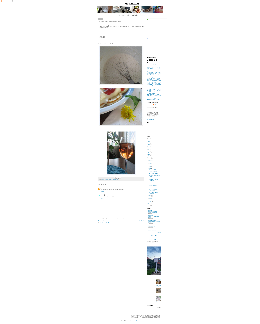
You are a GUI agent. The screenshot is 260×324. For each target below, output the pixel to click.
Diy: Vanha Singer (152, 169)
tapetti (154, 96)
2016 (149, 154)
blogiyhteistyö (153, 77)
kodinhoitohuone (154, 82)
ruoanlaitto (149, 91)
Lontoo (159, 71)
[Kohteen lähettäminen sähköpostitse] (115, 178)
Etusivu (121, 220)
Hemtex (152, 67)
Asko (156, 64)
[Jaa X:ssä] (117, 178)
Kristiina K (150, 210)
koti (111, 179)
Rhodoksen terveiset (153, 185)
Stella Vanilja (150, 215)
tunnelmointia (150, 98)
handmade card (150, 79)
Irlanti (160, 68)
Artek (153, 64)
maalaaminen (158, 86)
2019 (149, 149)
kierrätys (148, 82)
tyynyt (155, 98)
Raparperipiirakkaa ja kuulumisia (153, 188)
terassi (159, 96)
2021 (149, 146)
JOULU (151, 69)
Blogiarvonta (158, 294)
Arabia (151, 64)
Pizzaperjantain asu (151, 226)
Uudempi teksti (101, 220)
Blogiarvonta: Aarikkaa (158, 286)
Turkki (160, 75)
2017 (149, 152)
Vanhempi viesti (141, 220)
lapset (156, 83)
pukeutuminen (149, 90)
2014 (149, 157)
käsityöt (152, 83)
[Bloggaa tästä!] (116, 178)
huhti (150, 196)
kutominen (148, 83)
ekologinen (149, 78)
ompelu (154, 89)
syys (150, 163)
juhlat (159, 79)
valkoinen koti (150, 99)
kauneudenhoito (155, 80)
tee (156, 96)
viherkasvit (158, 99)
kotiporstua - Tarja (104, 187)
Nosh (160, 73)
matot (155, 88)
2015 (149, 155)
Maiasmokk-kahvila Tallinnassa (154, 173)
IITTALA (103, 179)
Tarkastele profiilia (150, 119)
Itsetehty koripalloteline (152, 239)
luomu (159, 85)
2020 (149, 147)
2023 (149, 143)
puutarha (159, 90)
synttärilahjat (149, 95)
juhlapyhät (155, 79)
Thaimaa (153, 75)
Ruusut (148, 75)
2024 (149, 141)
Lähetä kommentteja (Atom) (105, 222)
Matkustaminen (150, 72)
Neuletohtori (150, 229)
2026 (149, 138)
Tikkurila (156, 75)
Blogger (137, 320)
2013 (149, 203)
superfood (159, 94)
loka (150, 161)
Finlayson (149, 67)
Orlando (156, 74)
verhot (154, 99)
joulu (150, 158)
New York (156, 73)
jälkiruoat (106, 179)
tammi (150, 201)
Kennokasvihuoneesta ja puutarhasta (153, 180)
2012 (149, 205)
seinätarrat (155, 91)
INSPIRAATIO (151, 68)
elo (149, 165)
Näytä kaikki (159, 232)
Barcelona (159, 64)
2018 (149, 151)
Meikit (156, 72)
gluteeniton (159, 78)
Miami (148, 73)
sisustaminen (151, 93)
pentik (117, 179)
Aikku (102, 195)
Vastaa (102, 191)
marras (150, 160)
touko (150, 195)
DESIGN (149, 65)
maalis (150, 198)
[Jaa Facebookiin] (118, 178)
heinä (150, 166)
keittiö (110, 179)
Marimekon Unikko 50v (153, 177)
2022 (149, 144)
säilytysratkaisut (157, 95)
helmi (150, 199)
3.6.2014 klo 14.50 (109, 195)
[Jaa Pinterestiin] (120, 178)
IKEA (160, 67)
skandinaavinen (150, 94)
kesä (150, 168)
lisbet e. (149, 225)
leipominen (114, 179)
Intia (157, 68)
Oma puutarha (150, 74)
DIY (152, 65)
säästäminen (149, 96)
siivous (159, 91)
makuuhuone (149, 88)
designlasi (159, 77)
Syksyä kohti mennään (152, 230)
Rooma (160, 74)
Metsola (159, 72)
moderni (159, 88)
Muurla (150, 73)
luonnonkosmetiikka (150, 86)
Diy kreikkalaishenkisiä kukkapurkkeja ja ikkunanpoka (153, 183)
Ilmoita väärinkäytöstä (152, 235)
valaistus (159, 98)
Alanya (148, 64)
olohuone (149, 89)
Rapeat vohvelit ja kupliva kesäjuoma (153, 193)
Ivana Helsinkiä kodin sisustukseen (153, 190)
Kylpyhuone (149, 71)
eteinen (154, 78)
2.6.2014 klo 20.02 (112, 187)
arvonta (148, 77)
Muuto (153, 73)
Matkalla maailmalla (152, 220)
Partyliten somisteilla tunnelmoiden (153, 172)
